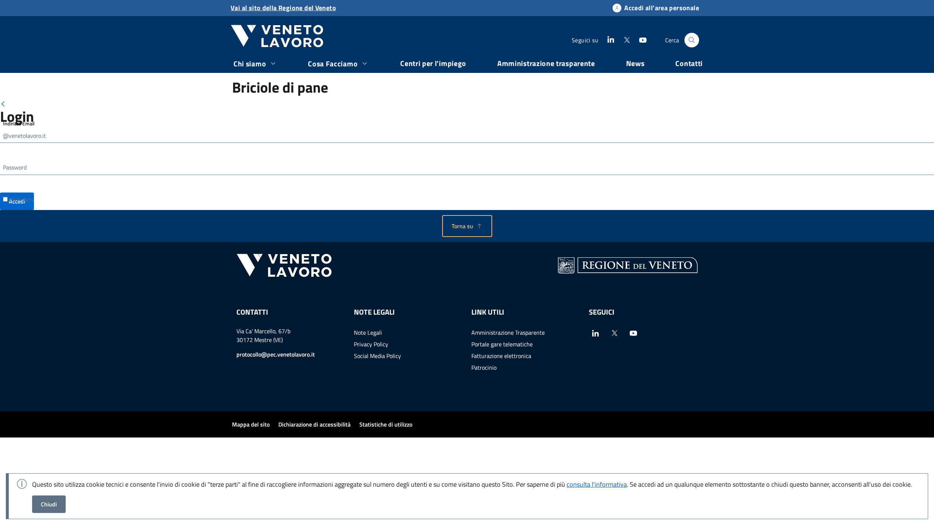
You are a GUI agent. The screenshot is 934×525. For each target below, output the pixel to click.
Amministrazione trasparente (546, 63)
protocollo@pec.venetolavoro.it (275, 354)
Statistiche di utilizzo (385, 424)
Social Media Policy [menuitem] (377, 355)
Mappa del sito (251, 424)
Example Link (610, 39)
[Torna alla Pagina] (3, 103)
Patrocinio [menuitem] (484, 367)
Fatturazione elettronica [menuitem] (501, 355)
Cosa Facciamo (333, 63)
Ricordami (21, 199)
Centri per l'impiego (433, 63)
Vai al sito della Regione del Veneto (283, 8)
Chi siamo (250, 63)
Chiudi (49, 504)
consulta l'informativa (597, 484)
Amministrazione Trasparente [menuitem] (508, 332)
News (635, 63)
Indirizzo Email (19, 123)
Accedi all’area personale (661, 8)
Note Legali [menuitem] (368, 332)
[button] (467, 226)
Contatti (689, 63)
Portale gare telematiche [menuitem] (502, 344)
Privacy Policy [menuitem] (371, 344)
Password (15, 167)
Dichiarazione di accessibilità (314, 424)
